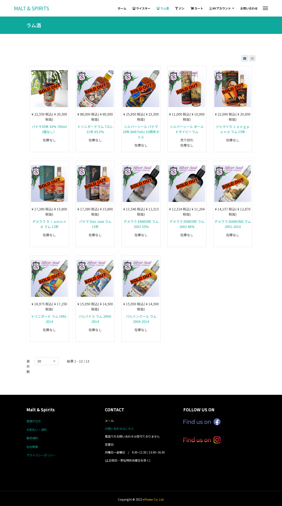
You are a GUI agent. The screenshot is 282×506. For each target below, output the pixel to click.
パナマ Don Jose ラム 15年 (95, 224)
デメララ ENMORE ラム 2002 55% (141, 224)
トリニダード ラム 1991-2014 (49, 319)
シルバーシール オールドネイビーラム (187, 129)
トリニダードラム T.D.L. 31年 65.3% (95, 129)
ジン (181, 8)
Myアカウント (221, 8)
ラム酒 (164, 8)
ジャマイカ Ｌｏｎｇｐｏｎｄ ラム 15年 (233, 129)
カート (198, 8)
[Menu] (265, 8)
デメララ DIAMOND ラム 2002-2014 (232, 224)
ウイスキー (142, 8)
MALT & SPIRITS (31, 8)
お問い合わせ (249, 8)
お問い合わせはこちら (119, 428)
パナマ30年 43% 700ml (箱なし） (49, 129)
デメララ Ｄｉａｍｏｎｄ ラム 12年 (49, 224)
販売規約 (32, 438)
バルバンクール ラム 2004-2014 (141, 319)
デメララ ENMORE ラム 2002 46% (186, 224)
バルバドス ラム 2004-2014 (95, 319)
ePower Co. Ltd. (153, 499)
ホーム (122, 8)
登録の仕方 (33, 421)
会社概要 (32, 447)
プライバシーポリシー (40, 455)
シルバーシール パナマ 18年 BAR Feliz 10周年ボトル (141, 131)
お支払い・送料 (36, 429)
